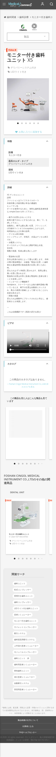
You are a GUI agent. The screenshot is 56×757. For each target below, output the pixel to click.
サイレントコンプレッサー (25, 627)
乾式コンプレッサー (22, 589)
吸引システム (19, 633)
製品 (26, 36)
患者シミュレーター (22, 614)
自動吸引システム (21, 683)
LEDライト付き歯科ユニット (26, 608)
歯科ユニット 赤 (21, 658)
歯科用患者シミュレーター (25, 664)
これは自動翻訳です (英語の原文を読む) (24, 311)
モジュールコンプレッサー (25, 652)
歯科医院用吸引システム (24, 639)
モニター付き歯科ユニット (25, 621)
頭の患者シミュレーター (24, 677)
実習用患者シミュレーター (25, 689)
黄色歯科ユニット (21, 670)
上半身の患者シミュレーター (26, 645)
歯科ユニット (19, 583)
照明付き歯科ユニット (23, 596)
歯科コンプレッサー (22, 602)
